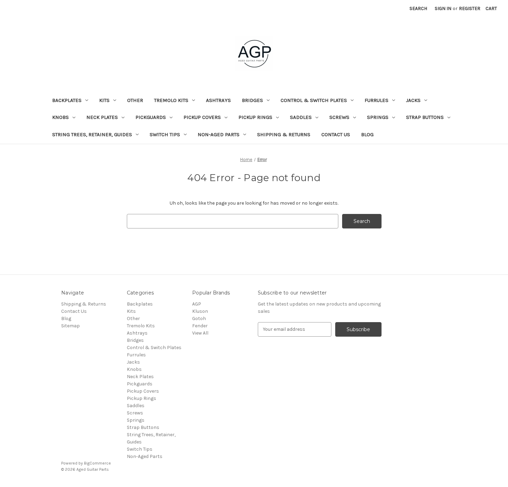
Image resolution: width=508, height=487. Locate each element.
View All (200, 333)
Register (469, 8)
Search (418, 8)
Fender (200, 326)
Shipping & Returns (283, 134)
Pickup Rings (255, 117)
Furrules (376, 100)
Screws (339, 117)
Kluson (200, 311)
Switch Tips (165, 134)
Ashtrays (218, 100)
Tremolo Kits (171, 100)
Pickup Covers (202, 117)
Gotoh (199, 318)
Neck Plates (102, 117)
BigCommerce (97, 463)
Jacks (413, 100)
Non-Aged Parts (218, 134)
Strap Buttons (425, 117)
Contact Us (335, 134)
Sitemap (70, 326)
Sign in (443, 8)
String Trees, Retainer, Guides (92, 134)
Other (135, 100)
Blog (367, 134)
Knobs (60, 117)
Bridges (252, 100)
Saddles (301, 117)
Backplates (67, 100)
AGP (196, 304)
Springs (377, 117)
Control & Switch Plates (314, 100)
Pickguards (150, 117)
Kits (104, 100)
